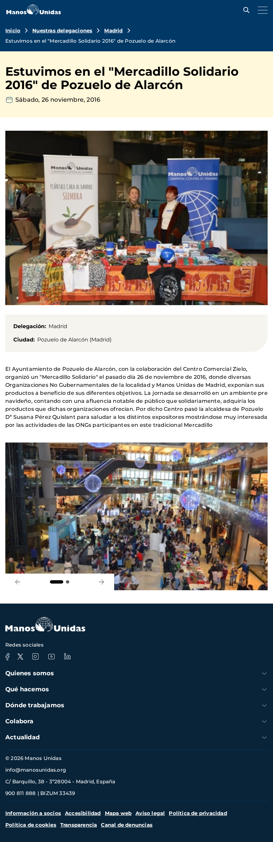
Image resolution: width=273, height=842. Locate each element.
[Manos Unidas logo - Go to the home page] (33, 12)
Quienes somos (29, 673)
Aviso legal (150, 813)
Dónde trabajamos (34, 705)
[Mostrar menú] (261, 10)
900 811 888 (20, 793)
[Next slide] (101, 582)
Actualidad (22, 737)
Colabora (19, 721)
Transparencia (78, 825)
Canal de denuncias (126, 825)
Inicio (12, 30)
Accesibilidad (83, 813)
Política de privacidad (198, 813)
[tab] (56, 582)
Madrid (113, 30)
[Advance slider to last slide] (17, 582)
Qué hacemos (27, 689)
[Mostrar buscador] (244, 10)
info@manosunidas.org (35, 770)
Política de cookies (30, 825)
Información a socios (33, 813)
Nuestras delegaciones (62, 30)
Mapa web (118, 813)
